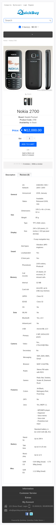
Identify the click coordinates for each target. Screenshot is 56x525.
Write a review (37, 164)
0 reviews (26, 164)
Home (5, 40)
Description (10, 175)
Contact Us (8, 5)
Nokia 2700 (13, 40)
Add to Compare (28, 155)
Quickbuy (23, 520)
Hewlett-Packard (31, 117)
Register (31, 5)
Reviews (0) (24, 175)
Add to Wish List (28, 153)
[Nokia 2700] (28, 101)
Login (25, 5)
